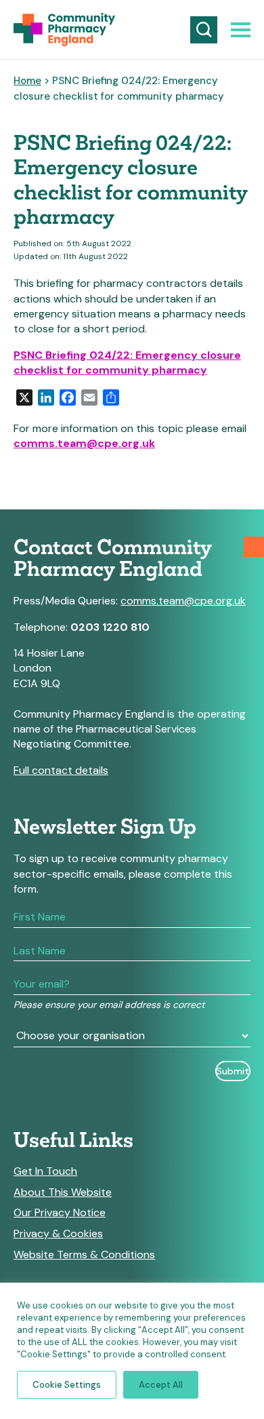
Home (27, 81)
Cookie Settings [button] (66, 1385)
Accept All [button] (161, 1385)
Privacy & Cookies (58, 1234)
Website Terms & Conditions (84, 1255)
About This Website (63, 1192)
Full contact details (61, 770)
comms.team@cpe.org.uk (84, 443)
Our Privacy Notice (60, 1213)
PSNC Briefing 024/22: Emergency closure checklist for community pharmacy (127, 362)
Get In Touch (45, 1171)
